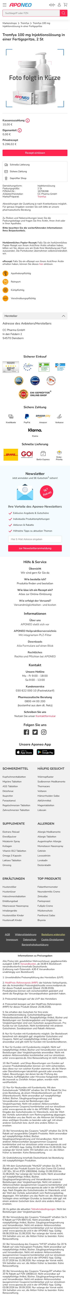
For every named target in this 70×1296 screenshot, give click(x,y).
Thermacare (44, 786)
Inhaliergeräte (10, 910)
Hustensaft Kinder (12, 920)
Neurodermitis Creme (49, 891)
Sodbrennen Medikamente (51, 781)
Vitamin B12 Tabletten (14, 851)
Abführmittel (44, 800)
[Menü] (5, 5)
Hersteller (11, 316)
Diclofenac (8, 791)
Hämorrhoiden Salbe (48, 795)
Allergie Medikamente (49, 831)
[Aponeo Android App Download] (46, 752)
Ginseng (7, 865)
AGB (7, 934)
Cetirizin (42, 851)
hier (41, 264)
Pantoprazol (44, 901)
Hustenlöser (9, 891)
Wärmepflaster (46, 776)
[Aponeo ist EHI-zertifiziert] (28, 367)
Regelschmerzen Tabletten (16, 805)
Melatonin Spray (11, 841)
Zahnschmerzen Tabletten (16, 810)
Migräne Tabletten (12, 781)
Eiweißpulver (9, 836)
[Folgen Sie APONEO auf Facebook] (26, 732)
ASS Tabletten (10, 786)
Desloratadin (44, 865)
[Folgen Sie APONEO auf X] (35, 732)
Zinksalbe (43, 896)
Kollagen (7, 846)
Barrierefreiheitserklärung (35, 944)
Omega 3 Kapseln (12, 855)
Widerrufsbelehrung (25, 934)
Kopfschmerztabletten (14, 776)
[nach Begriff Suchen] (63, 13)
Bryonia (42, 920)
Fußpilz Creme (45, 906)
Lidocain (42, 810)
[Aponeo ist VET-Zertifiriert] (60, 367)
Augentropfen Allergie (49, 841)
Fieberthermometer (48, 887)
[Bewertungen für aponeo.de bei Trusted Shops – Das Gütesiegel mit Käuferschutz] (11, 367)
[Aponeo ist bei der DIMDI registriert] (44, 367)
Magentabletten (46, 805)
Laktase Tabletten (12, 860)
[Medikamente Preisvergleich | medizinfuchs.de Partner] (51, 380)
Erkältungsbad (10, 901)
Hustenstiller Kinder (13, 915)
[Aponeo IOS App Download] (24, 752)
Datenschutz (29, 939)
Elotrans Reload (11, 831)
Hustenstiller (9, 887)
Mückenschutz (45, 910)
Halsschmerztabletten (14, 896)
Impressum (12, 939)
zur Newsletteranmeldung (35, 548)
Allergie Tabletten (47, 836)
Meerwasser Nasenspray (16, 906)
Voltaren (42, 791)
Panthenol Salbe (46, 915)
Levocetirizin (44, 855)
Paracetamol (9, 800)
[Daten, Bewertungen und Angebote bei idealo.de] (35, 380)
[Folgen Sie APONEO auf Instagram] (43, 732)
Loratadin (43, 860)
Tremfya (42, 196)
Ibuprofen (8, 795)
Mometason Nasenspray (50, 846)
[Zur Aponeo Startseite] (20, 5)
